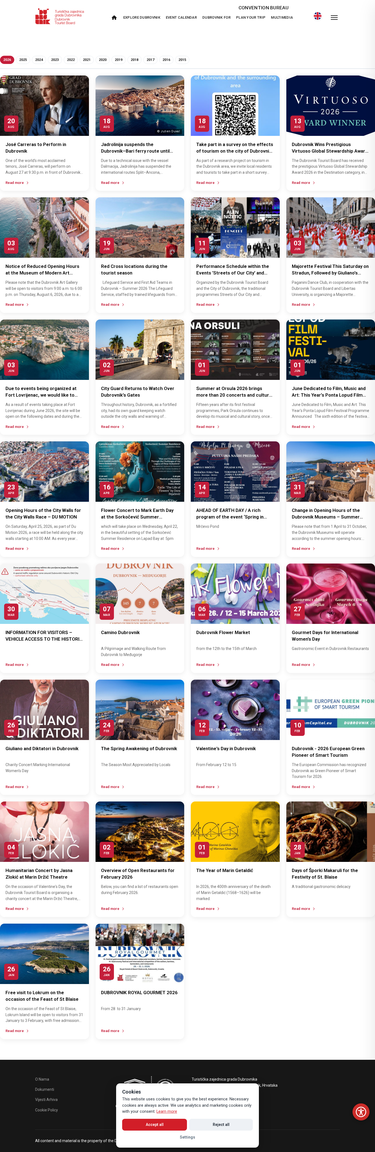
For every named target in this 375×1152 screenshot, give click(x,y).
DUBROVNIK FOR (216, 17)
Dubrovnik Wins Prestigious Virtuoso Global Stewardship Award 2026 (330, 151)
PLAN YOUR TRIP (250, 17)
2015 (182, 60)
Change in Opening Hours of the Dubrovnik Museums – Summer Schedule (326, 517)
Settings (187, 1137)
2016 (166, 60)
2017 (150, 60)
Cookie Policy (46, 1110)
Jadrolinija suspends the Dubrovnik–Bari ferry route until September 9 (135, 151)
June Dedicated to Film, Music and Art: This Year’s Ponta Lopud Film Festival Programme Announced (329, 395)
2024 (39, 60)
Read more (14, 183)
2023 (55, 60)
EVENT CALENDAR (181, 17)
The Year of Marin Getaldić (224, 870)
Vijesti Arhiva (46, 1099)
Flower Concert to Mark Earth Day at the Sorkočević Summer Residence (137, 517)
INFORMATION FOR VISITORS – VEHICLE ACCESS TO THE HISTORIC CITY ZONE (43, 639)
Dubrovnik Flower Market (223, 632)
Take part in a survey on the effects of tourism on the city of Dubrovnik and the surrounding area (234, 151)
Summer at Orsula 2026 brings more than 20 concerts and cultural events (234, 395)
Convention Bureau (264, 7)
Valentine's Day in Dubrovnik (226, 748)
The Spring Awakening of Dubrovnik (139, 748)
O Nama (42, 1079)
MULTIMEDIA (282, 17)
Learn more (166, 1111)
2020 (103, 60)
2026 (7, 60)
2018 (134, 60)
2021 (87, 60)
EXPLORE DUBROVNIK (141, 17)
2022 (71, 60)
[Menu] (334, 18)
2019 (118, 60)
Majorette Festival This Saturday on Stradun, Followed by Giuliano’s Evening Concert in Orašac (330, 273)
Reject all (221, 1124)
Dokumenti (44, 1089)
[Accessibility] (361, 1111)
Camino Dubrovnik (120, 632)
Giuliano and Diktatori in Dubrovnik (42, 748)
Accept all (155, 1124)
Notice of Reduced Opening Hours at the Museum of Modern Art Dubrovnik (42, 273)
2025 (23, 60)
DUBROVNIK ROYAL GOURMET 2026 (139, 992)
